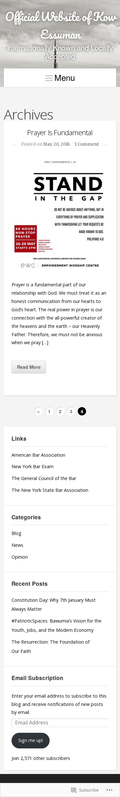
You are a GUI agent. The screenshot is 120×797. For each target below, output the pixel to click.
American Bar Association (38, 455)
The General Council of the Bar (44, 478)
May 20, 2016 (56, 144)
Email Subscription (37, 678)
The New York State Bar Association (50, 490)
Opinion (20, 557)
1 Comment (87, 144)
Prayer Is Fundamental (59, 132)
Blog (16, 533)
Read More (29, 367)
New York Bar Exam (32, 466)
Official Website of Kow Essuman (60, 25)
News (17, 545)
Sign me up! (30, 740)
